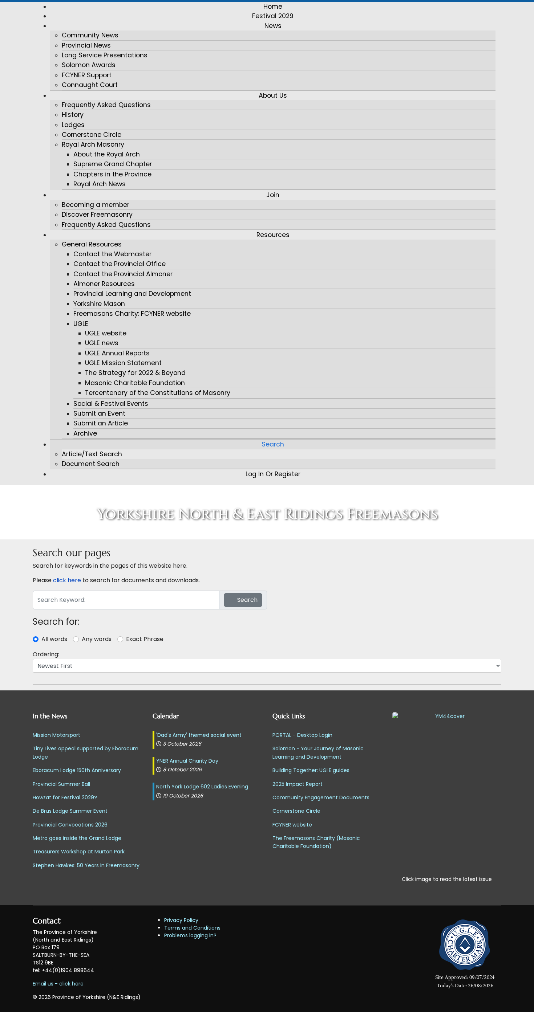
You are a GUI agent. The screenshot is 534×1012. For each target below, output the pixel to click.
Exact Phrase (144, 639)
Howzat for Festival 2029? (65, 797)
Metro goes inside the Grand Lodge (77, 838)
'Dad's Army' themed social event (199, 735)
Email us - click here (58, 983)
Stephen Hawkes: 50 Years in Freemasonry (86, 865)
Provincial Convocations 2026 (70, 824)
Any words (97, 639)
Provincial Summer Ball (61, 784)
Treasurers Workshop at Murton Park (79, 851)
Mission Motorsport (56, 735)
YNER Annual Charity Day (187, 760)
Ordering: (46, 654)
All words (54, 639)
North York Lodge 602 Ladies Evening (202, 786)
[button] (272, 25)
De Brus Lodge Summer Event (70, 811)
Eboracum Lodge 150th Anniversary (77, 770)
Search (247, 600)
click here (67, 580)
